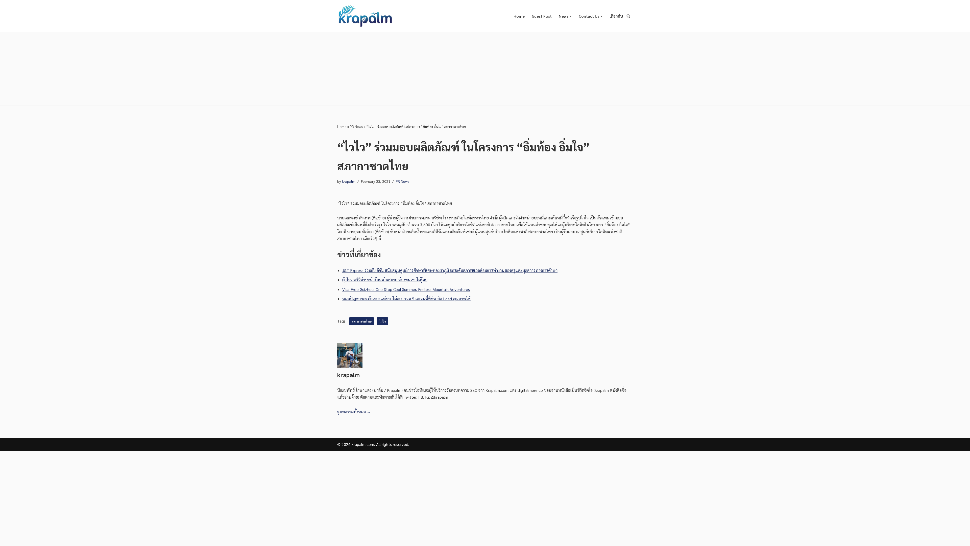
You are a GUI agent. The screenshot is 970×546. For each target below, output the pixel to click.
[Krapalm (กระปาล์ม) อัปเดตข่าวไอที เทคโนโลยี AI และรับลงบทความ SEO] (365, 16)
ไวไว (382, 321)
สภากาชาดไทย (362, 321)
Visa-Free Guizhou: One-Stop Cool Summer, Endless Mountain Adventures (406, 289)
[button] (571, 16)
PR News (356, 126)
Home (519, 16)
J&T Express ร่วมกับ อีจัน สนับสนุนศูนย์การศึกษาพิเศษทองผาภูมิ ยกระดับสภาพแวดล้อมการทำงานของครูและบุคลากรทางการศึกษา (449, 270)
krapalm (348, 181)
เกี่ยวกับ (616, 16)
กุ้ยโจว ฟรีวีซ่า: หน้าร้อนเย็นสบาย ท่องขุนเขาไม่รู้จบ (384, 279)
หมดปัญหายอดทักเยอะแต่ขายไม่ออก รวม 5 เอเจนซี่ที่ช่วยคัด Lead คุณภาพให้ (406, 298)
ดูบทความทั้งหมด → (354, 411)
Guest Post (542, 16)
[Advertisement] (485, 70)
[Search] (628, 16)
